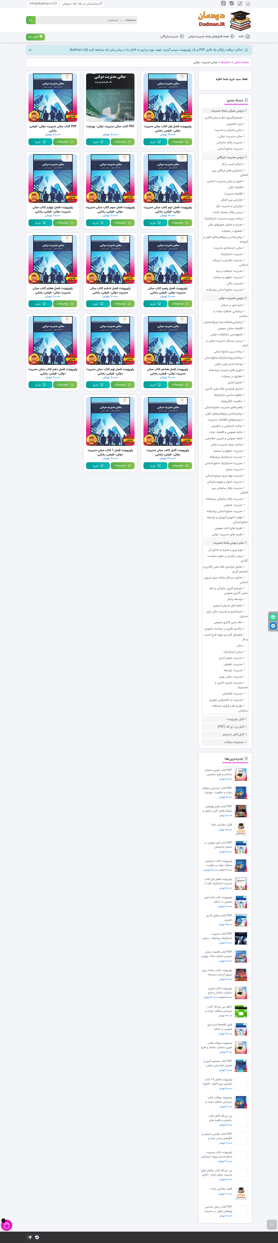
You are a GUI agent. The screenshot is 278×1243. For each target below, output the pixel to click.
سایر (239, 645)
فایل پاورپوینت (235, 719)
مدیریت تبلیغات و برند (229, 271)
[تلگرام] (29, 1237)
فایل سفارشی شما (221, 825)
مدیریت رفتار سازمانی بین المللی (230, 490)
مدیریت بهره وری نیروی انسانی (224, 475)
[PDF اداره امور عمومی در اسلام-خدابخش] (242, 847)
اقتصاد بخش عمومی (230, 328)
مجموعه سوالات (234, 742)
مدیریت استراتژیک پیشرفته (226, 457)
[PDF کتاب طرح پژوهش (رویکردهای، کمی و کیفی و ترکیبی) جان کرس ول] (242, 811)
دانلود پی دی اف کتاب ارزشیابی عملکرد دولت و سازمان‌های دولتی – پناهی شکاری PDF (217, 1009)
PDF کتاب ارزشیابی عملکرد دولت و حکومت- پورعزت (217, 790)
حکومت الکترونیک (231, 401)
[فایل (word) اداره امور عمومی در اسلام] (242, 1029)
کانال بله (33, 37)
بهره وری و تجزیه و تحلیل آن (225, 550)
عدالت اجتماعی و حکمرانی (226, 426)
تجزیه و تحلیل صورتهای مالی (225, 224)
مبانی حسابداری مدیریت (227, 248)
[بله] (37, 1237)
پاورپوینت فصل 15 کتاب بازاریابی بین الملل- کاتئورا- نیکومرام (217, 1082)
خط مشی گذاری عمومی (228, 622)
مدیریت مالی (234, 283)
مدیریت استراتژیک (231, 254)
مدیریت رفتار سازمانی (229, 142)
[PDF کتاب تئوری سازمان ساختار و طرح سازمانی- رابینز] (242, 774)
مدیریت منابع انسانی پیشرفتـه (224, 289)
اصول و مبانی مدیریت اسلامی (224, 181)
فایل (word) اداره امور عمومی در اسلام (219, 1027)
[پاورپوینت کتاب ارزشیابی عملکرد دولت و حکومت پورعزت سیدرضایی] (242, 865)
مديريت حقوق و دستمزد (227, 451)
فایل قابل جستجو (233, 734)
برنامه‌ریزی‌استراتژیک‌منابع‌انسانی (223, 357)
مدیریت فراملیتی (232, 693)
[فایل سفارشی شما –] (242, 1193)
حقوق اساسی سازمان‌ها (228, 395)
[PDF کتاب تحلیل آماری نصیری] (242, 920)
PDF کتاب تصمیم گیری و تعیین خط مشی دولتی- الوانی (218, 1063)
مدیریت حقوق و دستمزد (227, 277)
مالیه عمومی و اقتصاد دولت (225, 432)
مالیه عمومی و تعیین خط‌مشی (223, 438)
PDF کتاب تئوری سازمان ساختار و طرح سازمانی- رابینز (218, 772)
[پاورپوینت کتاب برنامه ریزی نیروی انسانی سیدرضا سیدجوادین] (242, 975)
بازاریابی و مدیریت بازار (229, 206)
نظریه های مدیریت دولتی (227, 534)
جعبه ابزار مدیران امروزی (227, 605)
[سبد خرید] (6, 1225)
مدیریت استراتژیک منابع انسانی (223, 463)
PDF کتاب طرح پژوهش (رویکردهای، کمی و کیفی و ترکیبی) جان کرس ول (217, 809)
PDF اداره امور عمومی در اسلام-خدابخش (218, 845)
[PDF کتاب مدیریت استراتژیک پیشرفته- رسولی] (242, 938)
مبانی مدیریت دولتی (230, 136)
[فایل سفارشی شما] (242, 829)
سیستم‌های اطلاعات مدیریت (225, 419)
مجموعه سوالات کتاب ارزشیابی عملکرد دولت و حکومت (218, 1100)
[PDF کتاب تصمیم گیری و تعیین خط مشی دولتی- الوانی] (242, 1066)
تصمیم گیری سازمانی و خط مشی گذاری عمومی (228, 590)
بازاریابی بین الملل (231, 200)
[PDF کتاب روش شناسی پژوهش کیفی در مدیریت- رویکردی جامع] (242, 1211)
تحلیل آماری (235, 382)
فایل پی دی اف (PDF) (231, 726)
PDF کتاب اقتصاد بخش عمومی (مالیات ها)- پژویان (216, 954)
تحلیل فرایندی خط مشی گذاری (223, 389)
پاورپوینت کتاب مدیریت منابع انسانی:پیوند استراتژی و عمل (216, 1154)
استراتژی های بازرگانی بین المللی (230, 173)
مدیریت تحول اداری (230, 658)
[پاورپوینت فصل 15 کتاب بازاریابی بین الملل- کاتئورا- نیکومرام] (242, 1084)
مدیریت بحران (234, 469)
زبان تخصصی (234, 124)
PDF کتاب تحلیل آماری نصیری (219, 918)
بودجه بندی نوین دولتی (228, 364)
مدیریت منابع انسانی (230, 148)
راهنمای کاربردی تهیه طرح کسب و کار (226, 637)
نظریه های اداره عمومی (228, 528)
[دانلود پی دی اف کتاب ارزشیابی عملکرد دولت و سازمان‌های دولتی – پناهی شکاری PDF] (242, 1011)
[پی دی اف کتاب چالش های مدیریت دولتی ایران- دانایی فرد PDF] (242, 1175)
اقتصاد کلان (235, 187)
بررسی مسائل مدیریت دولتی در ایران (226, 343)
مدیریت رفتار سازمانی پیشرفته (224, 499)
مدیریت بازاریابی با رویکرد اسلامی (230, 262)
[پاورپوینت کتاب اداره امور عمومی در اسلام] (242, 902)
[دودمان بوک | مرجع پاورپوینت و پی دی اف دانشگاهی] (221, 20)
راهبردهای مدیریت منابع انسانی (223, 407)
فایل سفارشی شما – (220, 1189)
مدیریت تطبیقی (233, 664)
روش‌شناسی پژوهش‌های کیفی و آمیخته (225, 239)
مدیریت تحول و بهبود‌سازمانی (224, 482)
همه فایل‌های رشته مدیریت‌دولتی (208, 36)
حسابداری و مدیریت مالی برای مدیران (227, 614)
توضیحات (177, 141)
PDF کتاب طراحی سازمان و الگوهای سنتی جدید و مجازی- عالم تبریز (217, 1136)
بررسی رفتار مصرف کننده (227, 212)
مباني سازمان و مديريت (228, 130)
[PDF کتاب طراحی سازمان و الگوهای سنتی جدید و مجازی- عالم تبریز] (242, 1138)
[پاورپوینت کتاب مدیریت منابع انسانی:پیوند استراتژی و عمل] (242, 1157)
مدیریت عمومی (233, 505)
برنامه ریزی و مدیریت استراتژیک (223, 218)
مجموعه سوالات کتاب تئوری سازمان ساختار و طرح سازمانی (216, 1045)
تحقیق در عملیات (231, 231)
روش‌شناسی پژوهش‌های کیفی (223, 413)
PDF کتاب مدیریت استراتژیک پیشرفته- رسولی (217, 936)
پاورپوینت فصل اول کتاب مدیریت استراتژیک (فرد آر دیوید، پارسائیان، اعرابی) (218, 881)
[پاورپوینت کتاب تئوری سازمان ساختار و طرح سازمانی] (242, 993)
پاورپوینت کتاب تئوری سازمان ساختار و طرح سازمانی (220, 990)
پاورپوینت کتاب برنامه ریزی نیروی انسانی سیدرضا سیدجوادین (217, 972)
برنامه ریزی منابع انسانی (228, 351)
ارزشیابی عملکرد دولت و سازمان (230, 313)
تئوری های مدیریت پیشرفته (225, 370)
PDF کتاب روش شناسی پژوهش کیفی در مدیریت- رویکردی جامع (217, 1209)
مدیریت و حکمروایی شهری (226, 700)
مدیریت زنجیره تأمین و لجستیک (231, 685)
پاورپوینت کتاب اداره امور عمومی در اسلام (218, 900)
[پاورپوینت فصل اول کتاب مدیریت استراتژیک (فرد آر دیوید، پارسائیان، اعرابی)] (242, 883)
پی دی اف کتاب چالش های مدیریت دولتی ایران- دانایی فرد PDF (216, 1173)
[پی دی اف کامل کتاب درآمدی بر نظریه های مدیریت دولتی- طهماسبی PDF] (242, 1120)
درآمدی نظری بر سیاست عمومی (223, 628)
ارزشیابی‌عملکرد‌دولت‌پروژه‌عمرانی (223, 322)
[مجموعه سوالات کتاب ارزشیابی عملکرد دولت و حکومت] (242, 1102)
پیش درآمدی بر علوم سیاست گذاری (227, 558)
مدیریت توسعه (233, 670)
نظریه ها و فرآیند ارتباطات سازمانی (230, 708)
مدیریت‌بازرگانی (169, 36)
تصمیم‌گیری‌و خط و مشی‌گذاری (223, 117)
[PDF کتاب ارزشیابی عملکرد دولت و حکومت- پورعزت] (242, 793)
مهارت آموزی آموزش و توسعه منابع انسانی (227, 519)
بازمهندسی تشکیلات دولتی (226, 334)
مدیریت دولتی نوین (230, 676)
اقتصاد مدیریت (233, 193)
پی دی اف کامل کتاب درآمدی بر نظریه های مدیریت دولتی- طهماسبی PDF (217, 1118)
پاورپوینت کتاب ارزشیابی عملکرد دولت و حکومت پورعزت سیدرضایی (218, 863)
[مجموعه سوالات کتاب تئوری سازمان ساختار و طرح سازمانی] (242, 1047)
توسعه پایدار (234, 599)
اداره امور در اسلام (231, 305)
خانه (241, 36)
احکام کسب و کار (231, 164)
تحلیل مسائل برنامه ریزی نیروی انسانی (226, 580)
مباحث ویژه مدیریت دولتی (226, 444)
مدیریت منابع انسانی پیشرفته (224, 511)
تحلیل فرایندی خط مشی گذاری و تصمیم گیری (225, 569)
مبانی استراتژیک (232, 652)
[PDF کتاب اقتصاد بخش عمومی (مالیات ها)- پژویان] (242, 956)
